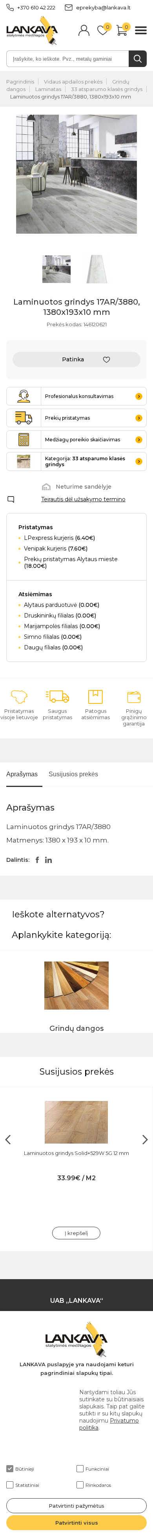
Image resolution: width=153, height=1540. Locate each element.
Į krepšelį (76, 1233)
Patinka (73, 359)
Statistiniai (27, 1485)
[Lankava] (32, 31)
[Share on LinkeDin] (48, 860)
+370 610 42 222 (36, 7)
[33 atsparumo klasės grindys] (24, 461)
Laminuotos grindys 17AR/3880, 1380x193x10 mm (70, 96)
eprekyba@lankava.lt (103, 7)
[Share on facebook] (37, 860)
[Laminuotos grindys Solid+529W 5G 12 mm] (76, 1122)
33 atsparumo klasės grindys (106, 89)
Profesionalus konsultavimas (79, 396)
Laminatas (48, 89)
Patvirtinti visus (76, 1523)
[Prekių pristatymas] (24, 418)
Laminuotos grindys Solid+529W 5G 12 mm (76, 1153)
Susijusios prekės (73, 774)
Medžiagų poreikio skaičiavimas (82, 440)
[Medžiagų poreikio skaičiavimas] (24, 439)
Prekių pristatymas (67, 418)
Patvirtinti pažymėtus (76, 1506)
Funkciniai (97, 1469)
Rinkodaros (98, 1485)
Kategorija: (85, 461)
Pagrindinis (20, 81)
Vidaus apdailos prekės (73, 81)
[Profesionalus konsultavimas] (24, 396)
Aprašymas (22, 774)
